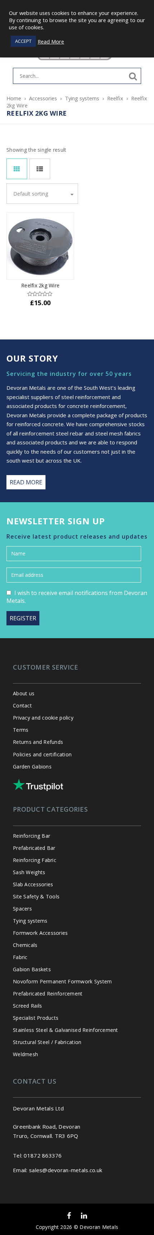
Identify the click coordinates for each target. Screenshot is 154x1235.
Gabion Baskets (32, 969)
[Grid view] (16, 168)
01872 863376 (43, 1155)
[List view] (39, 168)
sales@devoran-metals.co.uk (65, 1170)
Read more (26, 482)
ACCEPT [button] (23, 41)
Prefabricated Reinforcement (48, 993)
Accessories (43, 98)
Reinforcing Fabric (34, 860)
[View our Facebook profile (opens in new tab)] (69, 1216)
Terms (20, 729)
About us (23, 693)
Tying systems (82, 98)
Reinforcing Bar (31, 835)
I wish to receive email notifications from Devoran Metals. (76, 597)
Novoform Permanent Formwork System (62, 981)
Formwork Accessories (40, 932)
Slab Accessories (33, 884)
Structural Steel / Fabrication (47, 1042)
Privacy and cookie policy (43, 717)
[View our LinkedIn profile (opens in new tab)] (84, 1216)
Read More (51, 41)
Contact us (34, 1081)
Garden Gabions (32, 766)
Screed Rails (27, 1005)
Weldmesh (25, 1054)
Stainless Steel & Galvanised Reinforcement (65, 1030)
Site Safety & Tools (36, 896)
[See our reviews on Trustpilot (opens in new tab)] (38, 785)
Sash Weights (29, 872)
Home (13, 98)
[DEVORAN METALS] (77, 66)
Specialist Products (35, 1017)
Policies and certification (42, 754)
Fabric (20, 957)
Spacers (22, 908)
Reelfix (115, 98)
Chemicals (25, 945)
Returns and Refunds (38, 742)
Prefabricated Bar (34, 848)
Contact (22, 705)
